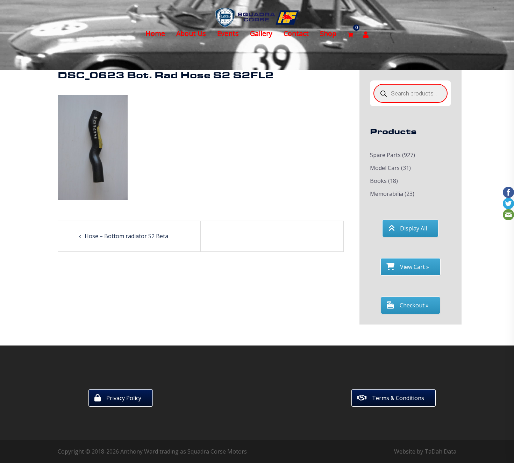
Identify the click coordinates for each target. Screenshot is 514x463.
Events (228, 33)
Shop (328, 33)
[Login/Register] (366, 34)
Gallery (261, 33)
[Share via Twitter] (508, 203)
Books (378, 181)
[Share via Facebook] (508, 192)
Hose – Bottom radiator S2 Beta (126, 236)
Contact (296, 33)
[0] (350, 34)
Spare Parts (385, 155)
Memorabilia (386, 194)
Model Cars (385, 168)
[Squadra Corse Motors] (257, 17)
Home (155, 33)
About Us (191, 33)
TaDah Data (440, 451)
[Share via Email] (508, 214)
